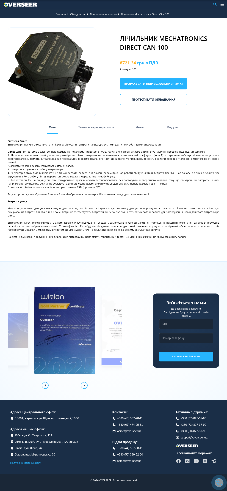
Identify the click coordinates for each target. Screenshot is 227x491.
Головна (61, 14)
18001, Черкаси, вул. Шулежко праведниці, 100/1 (47, 418)
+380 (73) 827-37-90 (193, 424)
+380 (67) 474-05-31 (130, 424)
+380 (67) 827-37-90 (193, 418)
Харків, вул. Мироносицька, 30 (35, 454)
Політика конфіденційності (25, 462)
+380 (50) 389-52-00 (130, 454)
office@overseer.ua (129, 431)
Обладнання (77, 14)
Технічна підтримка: (192, 412)
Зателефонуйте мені (186, 356)
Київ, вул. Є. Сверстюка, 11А (34, 435)
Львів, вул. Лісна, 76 (28, 448)
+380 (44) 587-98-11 (130, 418)
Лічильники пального (103, 14)
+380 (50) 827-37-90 (193, 431)
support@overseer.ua (194, 437)
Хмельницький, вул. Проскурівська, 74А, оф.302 (46, 441)
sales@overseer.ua (129, 460)
